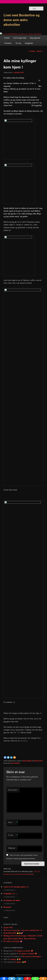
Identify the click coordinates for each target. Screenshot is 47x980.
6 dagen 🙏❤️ (15, 959)
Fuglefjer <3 (10, 893)
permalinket (15, 763)
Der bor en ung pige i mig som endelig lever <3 (23, 930)
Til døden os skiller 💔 (24, 951)
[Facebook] (5, 757)
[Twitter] (8, 757)
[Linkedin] (11, 757)
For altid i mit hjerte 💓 (13, 941)
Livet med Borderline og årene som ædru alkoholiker (22, 20)
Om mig (18, 43)
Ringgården (29, 43)
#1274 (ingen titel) (19, 38)
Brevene (7, 907)
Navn (12, 822)
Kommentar (13, 790)
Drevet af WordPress (23, 975)
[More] (14, 757)
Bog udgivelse (35, 38)
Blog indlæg (27, 761)
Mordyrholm (38, 761)
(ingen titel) (8, 927)
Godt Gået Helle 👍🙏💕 (13, 933)
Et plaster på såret (12, 900)
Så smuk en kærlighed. (31, 956)
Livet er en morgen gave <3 (16, 886)
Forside (7, 38)
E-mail (12, 835)
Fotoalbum (8, 43)
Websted (11, 848)
